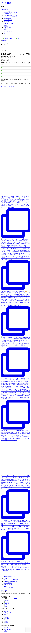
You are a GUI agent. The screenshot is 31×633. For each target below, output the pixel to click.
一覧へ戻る (11, 86)
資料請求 (6, 611)
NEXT (5, 86)
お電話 (5, 614)
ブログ (5, 33)
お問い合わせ (7, 613)
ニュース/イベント (9, 32)
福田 (2, 48)
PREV (2, 86)
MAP (15, 598)
